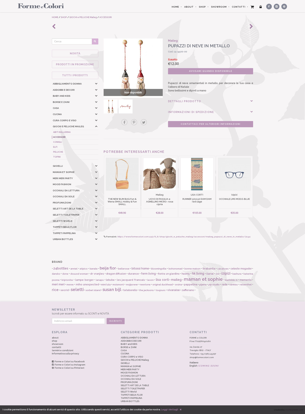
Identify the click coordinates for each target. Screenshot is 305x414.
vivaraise (173, 290)
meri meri (58, 284)
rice (55, 290)
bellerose (123, 268)
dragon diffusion (116, 273)
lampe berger (84, 279)
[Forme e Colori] (39, 5)
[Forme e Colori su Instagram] (276, 6)
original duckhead (162, 284)
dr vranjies (97, 273)
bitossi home (140, 268)
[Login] (261, 6)
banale (94, 268)
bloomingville (158, 268)
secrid (65, 290)
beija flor (108, 268)
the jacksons (146, 290)
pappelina (190, 284)
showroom (57, 344)
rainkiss (233, 284)
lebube (110, 279)
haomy (186, 273)
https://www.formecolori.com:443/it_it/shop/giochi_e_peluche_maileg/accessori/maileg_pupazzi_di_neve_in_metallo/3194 (184, 236)
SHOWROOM (219, 6)
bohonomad (175, 268)
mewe (70, 284)
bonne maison (192, 268)
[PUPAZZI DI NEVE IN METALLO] (111, 106)
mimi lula (106, 284)
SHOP (202, 6)
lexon (150, 280)
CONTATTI (238, 6)
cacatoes (223, 268)
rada (224, 284)
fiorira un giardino (169, 273)
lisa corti (162, 279)
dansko (56, 273)
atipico (84, 268)
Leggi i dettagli (169, 409)
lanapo (100, 280)
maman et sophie (203, 279)
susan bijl (112, 289)
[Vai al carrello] (252, 6)
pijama (203, 284)
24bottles (60, 268)
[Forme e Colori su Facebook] (268, 6)
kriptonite (67, 280)
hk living (198, 273)
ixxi (217, 273)
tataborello (130, 290)
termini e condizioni (62, 350)
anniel (73, 268)
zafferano (188, 290)
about (55, 337)
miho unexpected (87, 284)
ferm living (148, 273)
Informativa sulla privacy (65, 353)
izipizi (226, 273)
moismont (118, 284)
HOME (175, 6)
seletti (77, 289)
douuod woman (79, 273)
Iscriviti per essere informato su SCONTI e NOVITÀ (80, 311)
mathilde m (231, 280)
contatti (56, 347)
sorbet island (93, 290)
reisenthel (246, 284)
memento (246, 279)
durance (133, 273)
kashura (236, 273)
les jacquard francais (131, 279)
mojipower (132, 284)
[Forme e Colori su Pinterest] (283, 6)
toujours (160, 290)
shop (54, 341)
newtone (145, 284)
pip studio (214, 284)
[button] (96, 83)
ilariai (210, 273)
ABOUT (189, 6)
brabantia (209, 268)
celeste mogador (241, 268)
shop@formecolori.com (202, 357)
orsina (178, 284)
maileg (176, 279)
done (65, 273)
